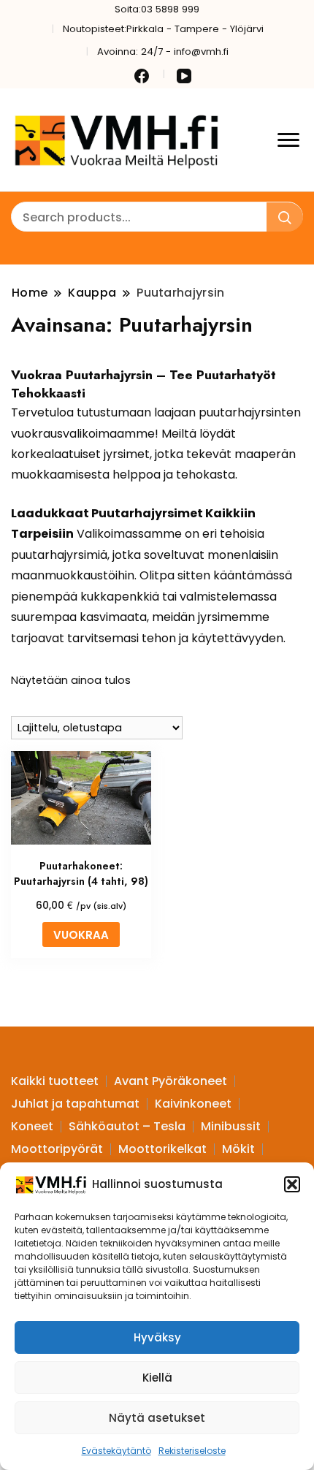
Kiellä (157, 1377)
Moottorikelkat (162, 1148)
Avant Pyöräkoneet (170, 1081)
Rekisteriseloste (192, 1450)
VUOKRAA (81, 934)
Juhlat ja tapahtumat (75, 1103)
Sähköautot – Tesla (127, 1126)
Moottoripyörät (57, 1148)
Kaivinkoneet (193, 1103)
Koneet (32, 1126)
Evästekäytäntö (116, 1450)
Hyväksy (157, 1337)
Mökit (238, 1148)
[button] (292, 1184)
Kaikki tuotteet (55, 1081)
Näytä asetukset (157, 1417)
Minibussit (231, 1126)
